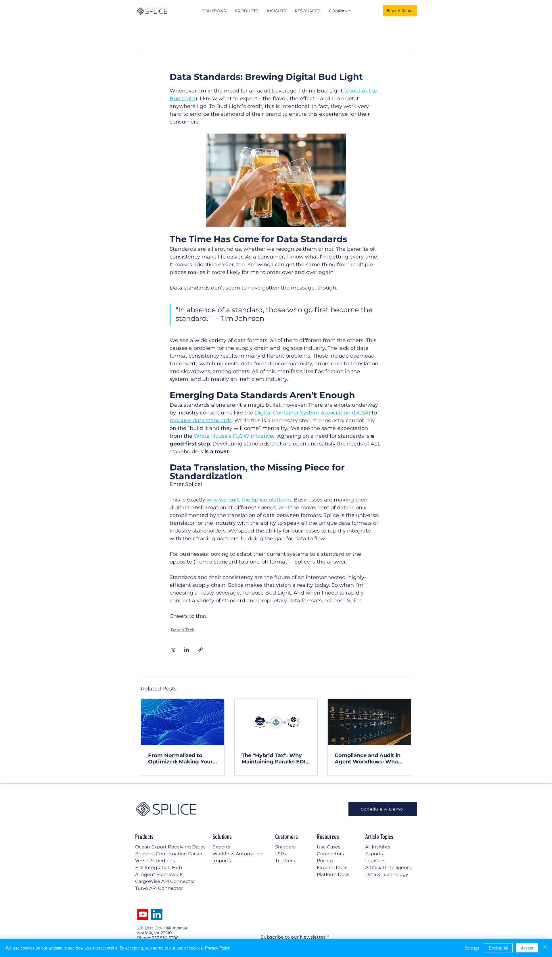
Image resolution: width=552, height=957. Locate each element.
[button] (214, 11)
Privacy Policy (217, 948)
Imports (221, 860)
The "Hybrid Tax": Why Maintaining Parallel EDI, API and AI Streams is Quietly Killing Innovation (275, 758)
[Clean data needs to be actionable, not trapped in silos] (182, 722)
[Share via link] (200, 649)
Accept (527, 948)
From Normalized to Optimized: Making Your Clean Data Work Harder (181, 758)
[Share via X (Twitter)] (172, 649)
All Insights (377, 847)
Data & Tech (183, 629)
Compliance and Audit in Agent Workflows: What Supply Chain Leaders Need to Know (367, 758)
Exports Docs (332, 867)
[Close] (545, 947)
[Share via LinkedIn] (186, 649)
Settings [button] (472, 948)
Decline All (498, 948)
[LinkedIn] (156, 914)
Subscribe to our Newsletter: (293, 937)
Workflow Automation (238, 853)
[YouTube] (142, 914)
